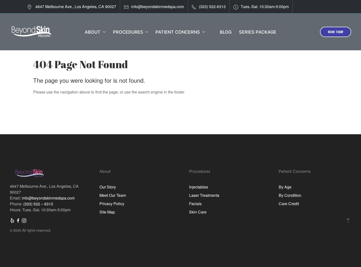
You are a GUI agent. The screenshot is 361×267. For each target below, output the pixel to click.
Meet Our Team (112, 195)
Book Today (335, 32)
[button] (348, 220)
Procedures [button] (128, 32)
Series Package (257, 32)
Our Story (107, 187)
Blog (226, 32)
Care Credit (289, 203)
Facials (195, 203)
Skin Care (198, 212)
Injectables (198, 187)
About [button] (92, 32)
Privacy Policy (111, 203)
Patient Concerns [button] (177, 32)
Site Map (107, 212)
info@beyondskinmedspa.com (157, 6)
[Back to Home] (31, 32)
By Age (285, 187)
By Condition (290, 195)
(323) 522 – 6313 (38, 204)
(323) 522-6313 (212, 6)
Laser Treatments (204, 195)
